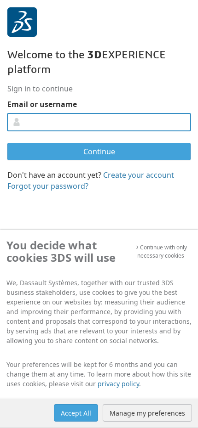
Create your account (138, 175)
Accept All (76, 413)
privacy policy (118, 383)
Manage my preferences (147, 413)
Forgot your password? (47, 186)
